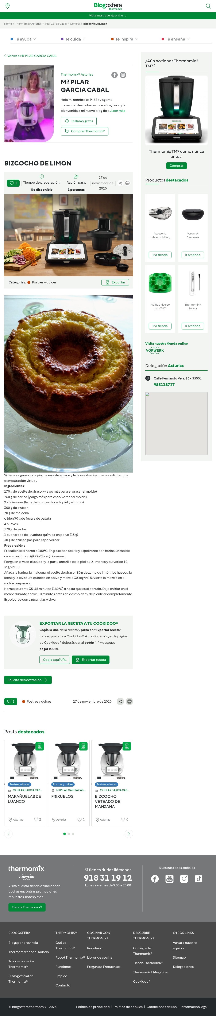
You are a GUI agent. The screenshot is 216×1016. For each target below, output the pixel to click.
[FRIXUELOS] (68, 764)
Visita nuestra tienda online (106, 15)
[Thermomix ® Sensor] (193, 283)
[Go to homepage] (108, 6)
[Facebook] (155, 879)
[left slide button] (8, 834)
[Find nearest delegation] (7, 6)
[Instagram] (184, 879)
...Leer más (117, 111)
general (75, 23)
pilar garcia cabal (56, 23)
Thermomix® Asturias (28, 23)
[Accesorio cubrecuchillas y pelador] (160, 212)
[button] (208, 6)
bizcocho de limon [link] (95, 23)
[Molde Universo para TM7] (160, 283)
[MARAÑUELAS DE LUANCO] (25, 764)
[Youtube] (169, 879)
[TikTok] (198, 879)
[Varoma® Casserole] (193, 212)
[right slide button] (129, 834)
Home (8, 23)
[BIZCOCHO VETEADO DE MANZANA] (112, 764)
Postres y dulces (19, 784)
